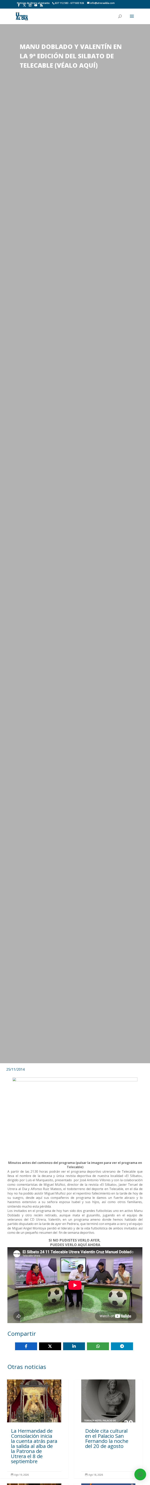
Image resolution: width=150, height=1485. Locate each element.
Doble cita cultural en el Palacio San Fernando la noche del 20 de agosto (108, 1428)
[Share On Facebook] (26, 1346)
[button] (140, 1474)
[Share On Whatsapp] (98, 1346)
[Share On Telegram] (122, 1346)
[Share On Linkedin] (74, 1346)
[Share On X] (50, 1346)
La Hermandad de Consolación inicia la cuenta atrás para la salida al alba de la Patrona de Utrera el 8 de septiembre (34, 1428)
